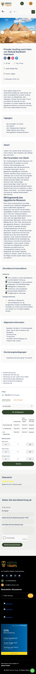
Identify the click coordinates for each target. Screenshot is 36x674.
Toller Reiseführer (10, 638)
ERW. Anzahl (5, 441)
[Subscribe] (30, 596)
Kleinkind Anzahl (6, 456)
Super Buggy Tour (10, 643)
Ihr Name (5, 511)
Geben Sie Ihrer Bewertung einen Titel (15, 518)
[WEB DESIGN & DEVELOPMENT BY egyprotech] (5, 666)
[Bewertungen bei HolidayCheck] (22, 626)
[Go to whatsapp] (32, 670)
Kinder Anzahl (5, 448)
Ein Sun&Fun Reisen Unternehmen (12, 571)
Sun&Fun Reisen (15, 625)
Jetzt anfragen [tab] (18, 400)
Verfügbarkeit (19, 412)
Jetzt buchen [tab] (6, 400)
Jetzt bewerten (14, 653)
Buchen (18, 464)
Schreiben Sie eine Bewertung (12, 524)
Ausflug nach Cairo (11, 647)
